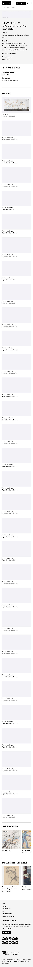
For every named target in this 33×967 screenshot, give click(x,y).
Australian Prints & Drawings (10, 80)
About (3, 903)
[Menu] (30, 3)
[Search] (28, 3)
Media (3, 911)
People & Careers (7, 914)
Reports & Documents (8, 916)
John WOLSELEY (11, 23)
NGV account (8, 928)
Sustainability (6, 908)
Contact (4, 906)
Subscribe (6, 932)
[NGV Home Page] (6, 3)
